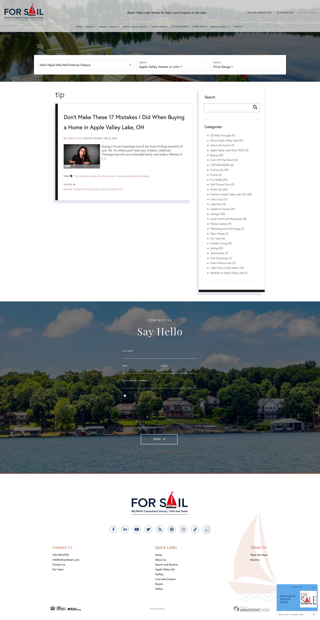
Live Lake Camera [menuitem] (165, 579)
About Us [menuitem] (160, 559)
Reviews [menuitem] (255, 559)
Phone (164, 366)
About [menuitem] (90, 27)
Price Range (222, 67)
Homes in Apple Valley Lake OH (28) (231, 194)
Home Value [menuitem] (199, 27)
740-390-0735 (286, 13)
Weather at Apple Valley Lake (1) (228, 273)
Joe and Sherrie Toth (259, 13)
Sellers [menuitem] (159, 588)
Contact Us (58, 564)
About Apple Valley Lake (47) (226, 140)
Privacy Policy (171, 415)
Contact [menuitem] (238, 27)
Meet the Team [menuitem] (259, 555)
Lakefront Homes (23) (222, 209)
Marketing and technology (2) (227, 228)
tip (76, 176)
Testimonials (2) (219, 253)
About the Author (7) (222, 145)
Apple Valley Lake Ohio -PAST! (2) (229, 150)
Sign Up (312, 13)
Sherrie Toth (74, 138)
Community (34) (219, 170)
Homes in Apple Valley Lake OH (91, 189)
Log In (302, 13)
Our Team (58, 569)
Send (157, 439)
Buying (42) (216, 155)
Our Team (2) (217, 238)
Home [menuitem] (79, 27)
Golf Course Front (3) (222, 184)
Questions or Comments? (135, 381)
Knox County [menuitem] (219, 27)
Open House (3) (219, 233)
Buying (68, 189)
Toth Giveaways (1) (221, 258)
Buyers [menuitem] (159, 584)
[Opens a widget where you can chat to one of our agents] (297, 601)
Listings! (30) (217, 214)
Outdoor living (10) (221, 243)
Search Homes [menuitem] (108, 27)
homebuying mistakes (136, 176)
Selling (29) (216, 248)
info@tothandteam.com (65, 559)
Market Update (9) (220, 224)
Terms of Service (178, 451)
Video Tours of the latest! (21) (227, 268)
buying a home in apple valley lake (101, 176)
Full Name (127, 351)
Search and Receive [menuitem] (166, 564)
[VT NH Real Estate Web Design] (252, 609)
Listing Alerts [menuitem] (180, 27)
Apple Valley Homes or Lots (159, 67)
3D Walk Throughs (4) (222, 135)
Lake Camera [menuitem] (160, 27)
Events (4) (216, 175)
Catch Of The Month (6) (224, 160)
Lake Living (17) (219, 199)
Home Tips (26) (219, 189)
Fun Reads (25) (218, 179)
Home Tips (117, 189)
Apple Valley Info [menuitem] (134, 27)
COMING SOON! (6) (222, 165)
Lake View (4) (218, 204)
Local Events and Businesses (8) (228, 219)
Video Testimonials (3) (222, 263)
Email (125, 366)
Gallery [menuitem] (159, 574)
